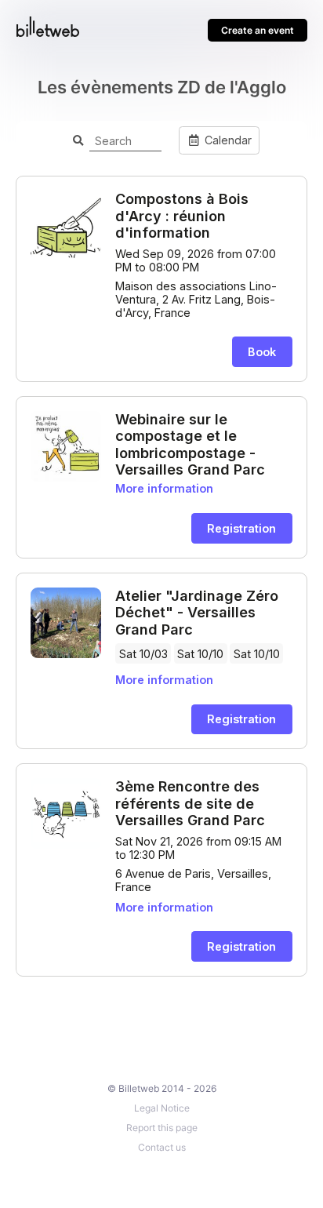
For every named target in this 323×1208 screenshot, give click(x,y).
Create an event (257, 30)
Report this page (162, 1127)
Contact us (162, 1147)
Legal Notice (162, 1108)
